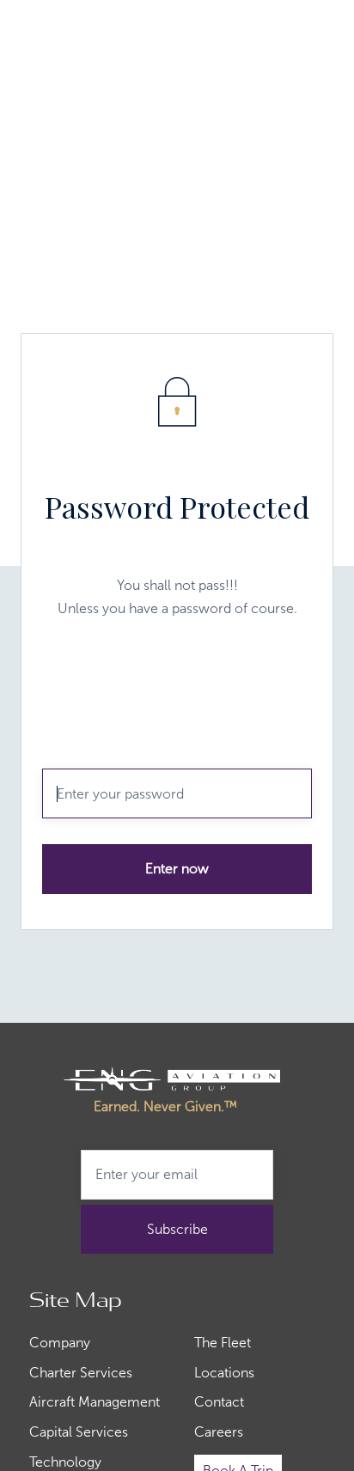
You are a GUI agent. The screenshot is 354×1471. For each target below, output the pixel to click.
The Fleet (222, 1343)
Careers (218, 1432)
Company (59, 1343)
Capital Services (78, 1432)
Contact (219, 1402)
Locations (224, 1373)
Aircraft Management (94, 1402)
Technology (65, 1462)
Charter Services (80, 1373)
